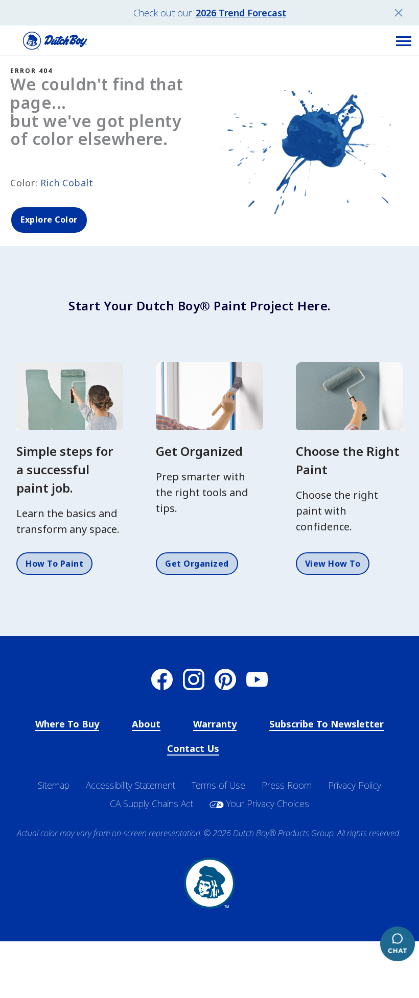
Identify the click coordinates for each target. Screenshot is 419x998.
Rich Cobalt (67, 183)
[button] (403, 41)
